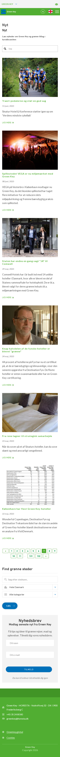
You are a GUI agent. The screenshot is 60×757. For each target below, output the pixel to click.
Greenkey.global (15, 731)
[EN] (50, 11)
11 (20, 556)
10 (13, 556)
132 (38, 556)
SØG (8, 606)
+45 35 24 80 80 (15, 714)
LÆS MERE (6, 122)
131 (31, 556)
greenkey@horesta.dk (18, 718)
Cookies (11, 737)
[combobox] (32, 587)
